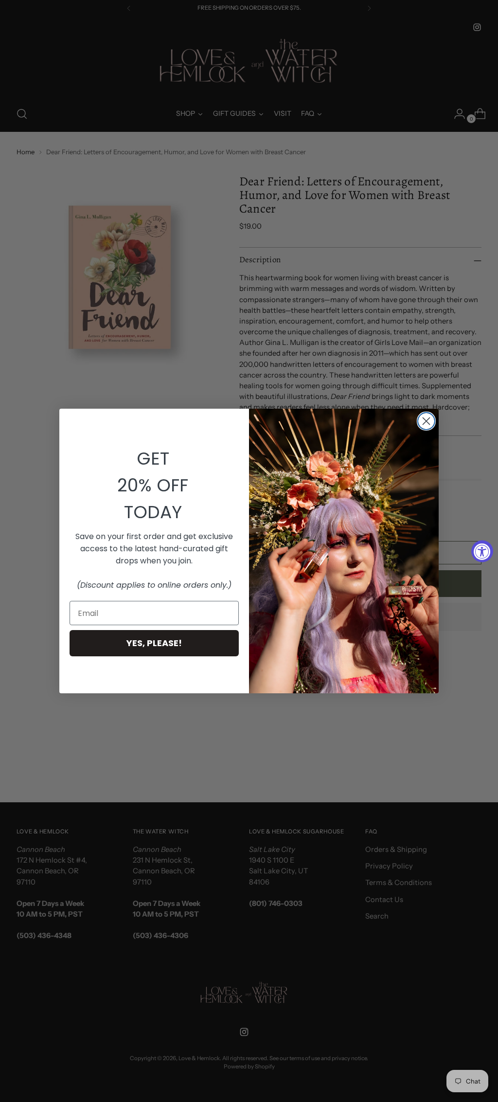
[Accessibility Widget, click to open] (482, 551)
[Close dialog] (426, 421)
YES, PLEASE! (154, 643)
